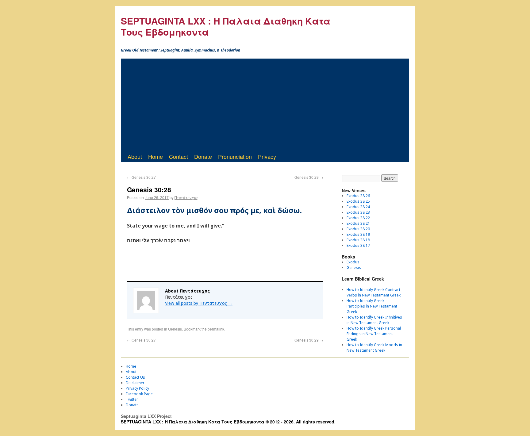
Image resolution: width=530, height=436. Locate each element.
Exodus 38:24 (358, 206)
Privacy (267, 156)
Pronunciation (235, 156)
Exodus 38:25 (358, 201)
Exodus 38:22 (358, 217)
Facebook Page (139, 393)
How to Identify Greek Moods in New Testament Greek (374, 347)
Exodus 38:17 (358, 245)
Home (155, 156)
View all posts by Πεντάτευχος (198, 303)
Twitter (132, 399)
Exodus (353, 262)
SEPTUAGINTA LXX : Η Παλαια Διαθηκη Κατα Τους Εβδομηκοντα (225, 26)
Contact (178, 156)
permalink (216, 328)
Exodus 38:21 (358, 223)
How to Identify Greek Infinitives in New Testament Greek (374, 320)
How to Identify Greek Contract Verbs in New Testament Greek (374, 292)
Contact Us (135, 377)
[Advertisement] (265, 104)
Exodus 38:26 (358, 195)
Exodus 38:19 (358, 234)
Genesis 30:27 (141, 177)
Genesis (175, 328)
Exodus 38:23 (358, 212)
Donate (203, 156)
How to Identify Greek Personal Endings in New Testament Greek (374, 334)
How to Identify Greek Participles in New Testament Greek (372, 306)
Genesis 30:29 (308, 177)
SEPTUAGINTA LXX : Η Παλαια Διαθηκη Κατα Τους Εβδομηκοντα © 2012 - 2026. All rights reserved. (228, 422)
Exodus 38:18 (358, 240)
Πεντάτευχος (186, 197)
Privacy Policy (137, 388)
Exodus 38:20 (358, 228)
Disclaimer (135, 382)
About (135, 156)
